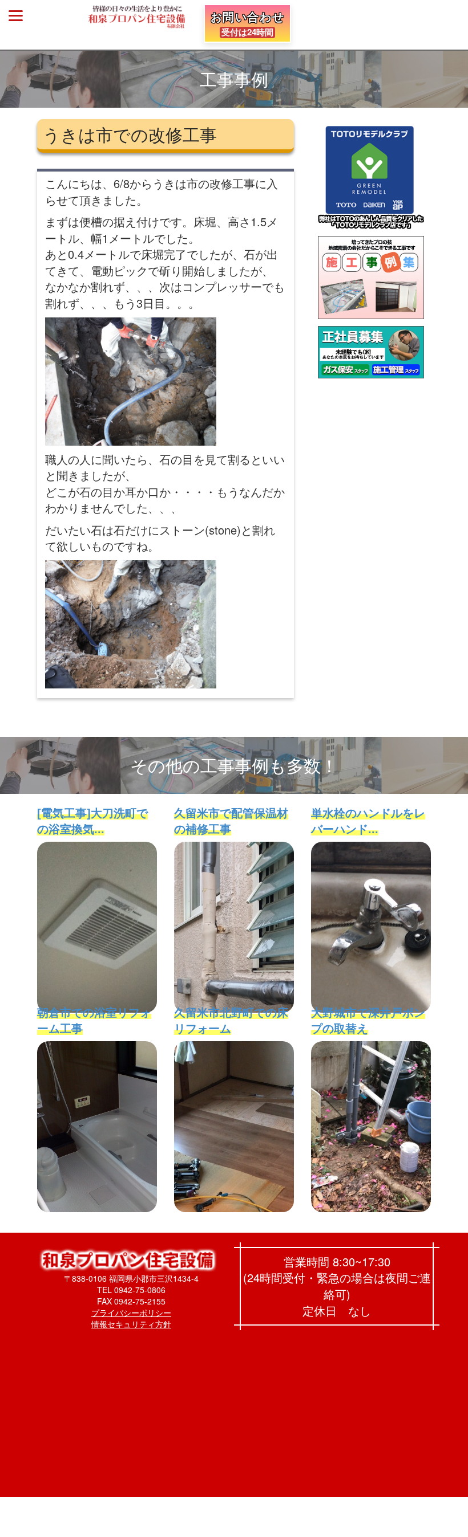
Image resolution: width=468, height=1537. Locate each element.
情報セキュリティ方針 (131, 1324)
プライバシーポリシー (131, 1312)
